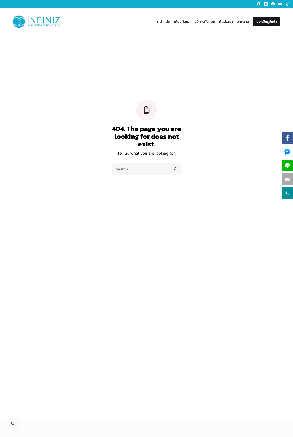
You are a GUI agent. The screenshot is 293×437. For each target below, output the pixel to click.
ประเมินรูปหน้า (266, 21)
